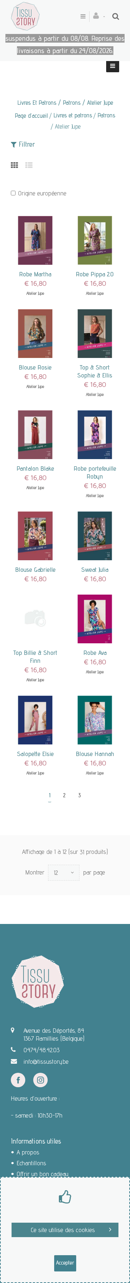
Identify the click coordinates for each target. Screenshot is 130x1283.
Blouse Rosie (35, 367)
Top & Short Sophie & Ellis (94, 371)
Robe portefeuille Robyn (95, 472)
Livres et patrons (72, 115)
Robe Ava (95, 652)
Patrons (106, 115)
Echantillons (31, 1163)
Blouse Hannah (95, 753)
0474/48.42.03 (41, 1050)
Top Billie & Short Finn (35, 656)
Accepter (65, 1262)
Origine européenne (42, 193)
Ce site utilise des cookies (63, 1230)
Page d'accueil (31, 115)
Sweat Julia (94, 569)
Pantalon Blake (35, 468)
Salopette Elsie (35, 753)
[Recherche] (115, 16)
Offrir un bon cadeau (42, 1174)
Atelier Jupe (35, 293)
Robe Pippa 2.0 (95, 274)
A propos (28, 1152)
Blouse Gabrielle (35, 569)
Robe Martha (35, 274)
